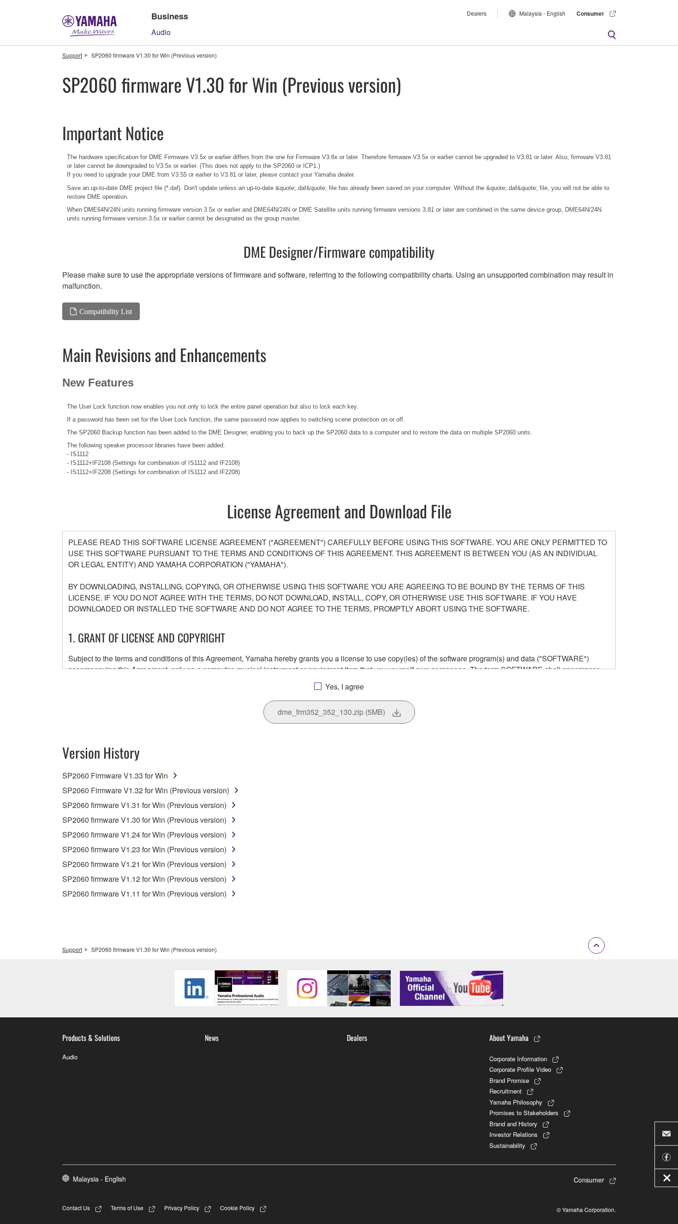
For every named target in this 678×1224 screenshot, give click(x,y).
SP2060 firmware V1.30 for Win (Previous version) (144, 819)
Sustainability (507, 1145)
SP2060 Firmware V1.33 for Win (115, 775)
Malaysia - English (542, 13)
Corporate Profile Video (520, 1069)
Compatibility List (105, 311)
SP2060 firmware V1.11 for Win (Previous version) (144, 893)
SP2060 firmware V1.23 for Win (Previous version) (144, 849)
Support (72, 55)
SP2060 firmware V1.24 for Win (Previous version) (144, 834)
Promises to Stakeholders (524, 1112)
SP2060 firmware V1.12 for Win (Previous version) (144, 878)
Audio (161, 32)
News (212, 1037)
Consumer (590, 13)
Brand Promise (509, 1080)
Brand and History (513, 1123)
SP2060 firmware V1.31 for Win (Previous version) (144, 805)
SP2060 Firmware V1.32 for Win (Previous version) (145, 790)
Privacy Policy (181, 1208)
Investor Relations (513, 1134)
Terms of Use (127, 1208)
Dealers (477, 13)
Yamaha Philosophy (515, 1102)
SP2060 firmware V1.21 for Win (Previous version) (144, 864)
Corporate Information (518, 1058)
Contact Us (76, 1208)
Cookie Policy (237, 1208)
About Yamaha (509, 1037)
